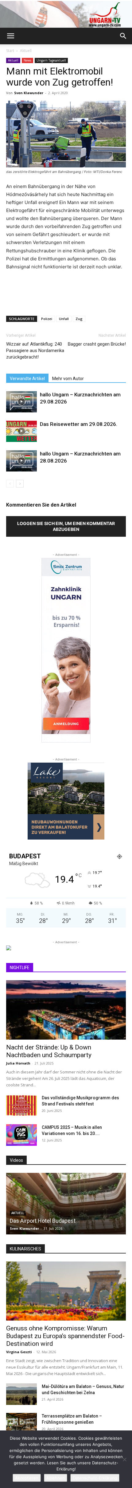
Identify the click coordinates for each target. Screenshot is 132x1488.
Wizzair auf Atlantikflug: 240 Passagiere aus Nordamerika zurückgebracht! (35, 350)
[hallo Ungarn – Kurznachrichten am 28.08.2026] (21, 460)
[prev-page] (10, 483)
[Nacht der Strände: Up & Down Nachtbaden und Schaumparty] (66, 1010)
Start (10, 50)
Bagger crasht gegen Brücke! (97, 344)
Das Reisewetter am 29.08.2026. (78, 424)
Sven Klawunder (28, 92)
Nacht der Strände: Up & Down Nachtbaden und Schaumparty (48, 1051)
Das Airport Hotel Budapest (43, 1220)
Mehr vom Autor (68, 378)
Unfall (64, 318)
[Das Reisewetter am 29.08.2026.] (21, 431)
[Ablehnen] (124, 1459)
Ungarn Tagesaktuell (51, 60)
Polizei (46, 318)
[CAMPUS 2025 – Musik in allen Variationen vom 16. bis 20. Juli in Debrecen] (21, 1135)
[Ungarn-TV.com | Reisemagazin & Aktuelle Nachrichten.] (66, 14)
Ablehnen (55, 1477)
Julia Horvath (18, 1063)
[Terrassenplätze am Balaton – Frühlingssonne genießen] (21, 1423)
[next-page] (20, 483)
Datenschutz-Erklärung (95, 1477)
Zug (79, 318)
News (27, 60)
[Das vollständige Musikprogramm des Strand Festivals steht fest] (21, 1105)
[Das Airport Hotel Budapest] (66, 1203)
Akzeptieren (26, 1477)
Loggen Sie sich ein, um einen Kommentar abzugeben (66, 526)
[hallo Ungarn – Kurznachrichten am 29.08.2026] (21, 401)
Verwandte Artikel (27, 378)
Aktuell (26, 50)
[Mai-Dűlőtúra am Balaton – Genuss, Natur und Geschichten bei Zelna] (21, 1394)
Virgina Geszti (19, 1352)
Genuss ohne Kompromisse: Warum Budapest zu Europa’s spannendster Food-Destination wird (65, 1336)
